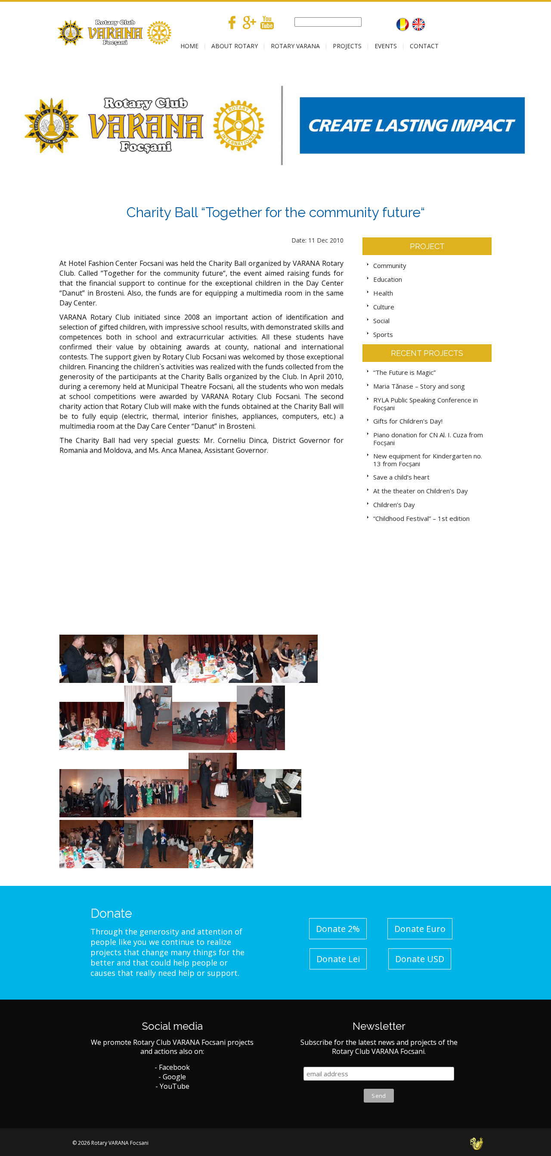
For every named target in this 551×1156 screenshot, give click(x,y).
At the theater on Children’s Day (420, 490)
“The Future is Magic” (404, 372)
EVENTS (386, 46)
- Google (172, 1076)
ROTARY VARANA (295, 46)
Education (387, 279)
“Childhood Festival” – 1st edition (421, 518)
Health (383, 293)
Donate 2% (338, 929)
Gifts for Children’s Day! (408, 421)
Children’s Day (394, 504)
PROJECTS (347, 46)
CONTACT (424, 46)
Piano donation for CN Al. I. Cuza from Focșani (428, 438)
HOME (189, 46)
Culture (383, 306)
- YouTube (172, 1086)
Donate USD (419, 959)
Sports (383, 334)
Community (389, 265)
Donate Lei (338, 959)
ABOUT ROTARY (234, 46)
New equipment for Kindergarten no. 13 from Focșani (427, 460)
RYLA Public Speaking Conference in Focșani (425, 404)
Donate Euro (420, 929)
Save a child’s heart (401, 477)
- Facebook (172, 1067)
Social (381, 320)
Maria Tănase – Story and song (419, 386)
